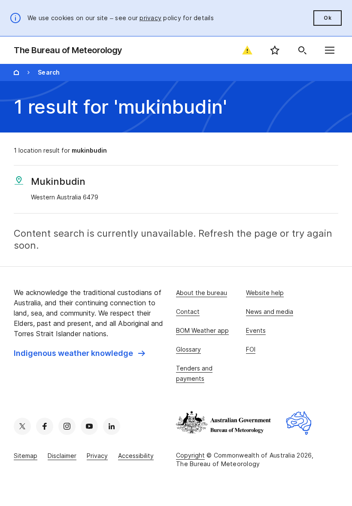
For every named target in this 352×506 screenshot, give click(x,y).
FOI (250, 349)
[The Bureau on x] (22, 426)
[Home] (16, 72)
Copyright (190, 455)
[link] (79, 353)
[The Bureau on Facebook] (44, 426)
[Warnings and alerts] (247, 50)
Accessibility (136, 455)
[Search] (302, 50)
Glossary (188, 349)
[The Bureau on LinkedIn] (111, 426)
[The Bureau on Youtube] (89, 426)
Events (256, 330)
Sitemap (25, 455)
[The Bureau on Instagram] (67, 426)
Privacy (97, 455)
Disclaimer (62, 455)
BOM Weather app (202, 330)
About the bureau (201, 292)
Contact (188, 311)
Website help (265, 292)
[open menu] (329, 50)
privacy (150, 17)
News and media (269, 311)
